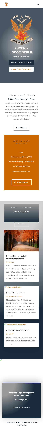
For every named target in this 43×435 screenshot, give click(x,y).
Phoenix (10, 262)
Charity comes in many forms (17, 330)
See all (21, 224)
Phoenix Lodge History (15, 293)
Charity (10, 334)
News (25, 400)
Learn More (21, 182)
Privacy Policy (24, 407)
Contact (21, 128)
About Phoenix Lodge (21, 62)
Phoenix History (14, 296)
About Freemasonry (21, 69)
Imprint (15, 407)
